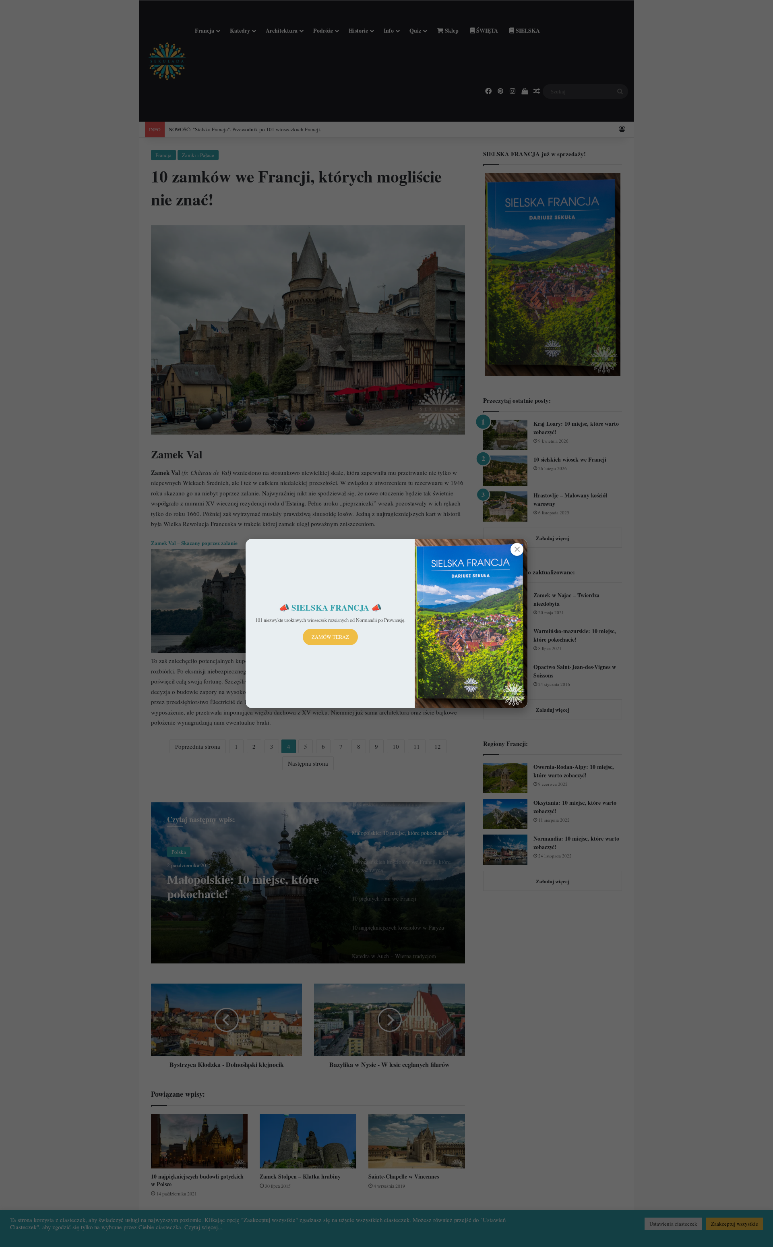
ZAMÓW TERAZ (330, 637)
